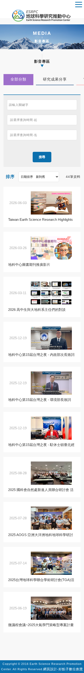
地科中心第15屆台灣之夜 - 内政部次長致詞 (41, 355)
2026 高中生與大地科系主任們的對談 (37, 310)
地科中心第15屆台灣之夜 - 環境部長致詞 (39, 400)
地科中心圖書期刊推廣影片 (29, 265)
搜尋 (42, 157)
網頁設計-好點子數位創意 (63, 669)
